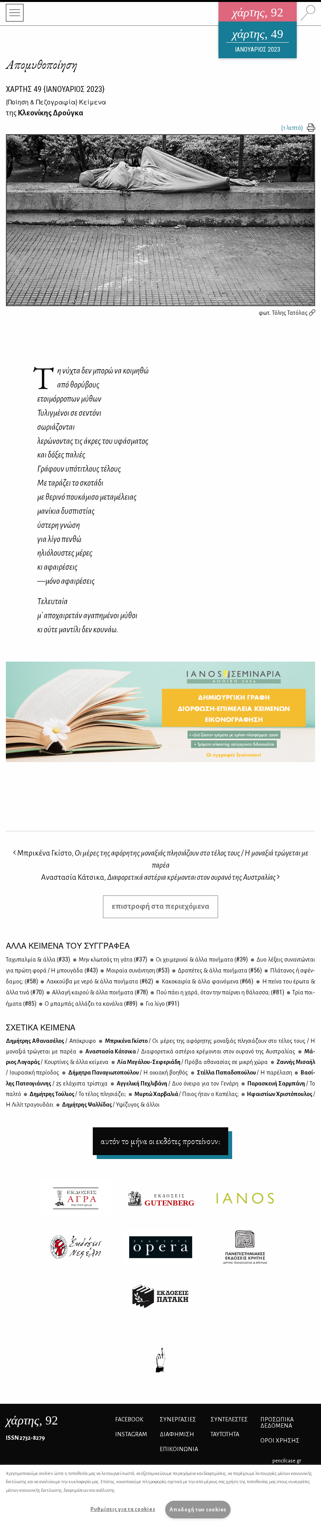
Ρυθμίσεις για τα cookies (122, 1509)
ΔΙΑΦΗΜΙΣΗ (177, 1434)
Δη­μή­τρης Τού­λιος (77, 1094)
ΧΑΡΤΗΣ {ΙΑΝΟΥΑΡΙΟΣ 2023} (55, 89)
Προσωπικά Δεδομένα (277, 1422)
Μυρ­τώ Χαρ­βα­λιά (186, 1094)
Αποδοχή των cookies (198, 1509)
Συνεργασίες (178, 1419)
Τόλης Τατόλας (290, 313)
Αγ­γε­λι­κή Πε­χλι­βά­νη (176, 1083)
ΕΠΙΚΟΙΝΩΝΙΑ (179, 1449)
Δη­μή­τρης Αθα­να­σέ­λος (51, 1041)
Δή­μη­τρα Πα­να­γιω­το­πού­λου (127, 1072)
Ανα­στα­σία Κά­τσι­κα (189, 1051)
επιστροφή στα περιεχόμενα (160, 906)
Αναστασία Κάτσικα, (158, 877)
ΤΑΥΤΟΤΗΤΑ (225, 1434)
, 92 (32, 1420)
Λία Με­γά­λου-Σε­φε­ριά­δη (192, 1062)
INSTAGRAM (131, 1434)
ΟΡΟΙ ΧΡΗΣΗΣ (279, 1440)
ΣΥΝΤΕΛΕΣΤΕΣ (229, 1419)
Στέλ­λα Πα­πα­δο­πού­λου (244, 1072)
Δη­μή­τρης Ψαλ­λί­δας (110, 1105)
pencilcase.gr (286, 1461)
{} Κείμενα (56, 101)
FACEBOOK (129, 1419)
